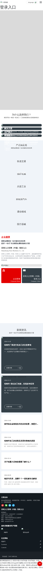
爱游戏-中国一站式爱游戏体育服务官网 (12, 567)
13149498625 (19, 514)
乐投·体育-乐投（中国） (18, 565)
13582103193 (4, 514)
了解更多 (7, 150)
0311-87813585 (8, 516)
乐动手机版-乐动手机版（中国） (30, 560)
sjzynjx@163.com (9, 521)
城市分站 (14, 556)
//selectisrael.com (9, 519)
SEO (10, 556)
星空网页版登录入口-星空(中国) (10, 560)
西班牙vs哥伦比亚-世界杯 (34, 565)
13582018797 (12, 514)
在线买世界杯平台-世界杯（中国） (12, 570)
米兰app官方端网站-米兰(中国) (21, 563)
